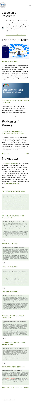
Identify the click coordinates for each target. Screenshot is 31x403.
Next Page (26, 387)
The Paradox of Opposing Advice (13, 191)
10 (18, 387)
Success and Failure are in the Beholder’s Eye (13, 217)
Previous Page (5, 153)
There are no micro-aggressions (13, 367)
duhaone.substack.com (12, 183)
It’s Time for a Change (9, 244)
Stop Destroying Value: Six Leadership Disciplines (15, 101)
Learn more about (16, 35)
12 (21, 387)
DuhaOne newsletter (11, 163)
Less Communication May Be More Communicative (14, 343)
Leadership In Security (8, 400)
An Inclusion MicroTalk (10, 61)
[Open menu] (30, 5)
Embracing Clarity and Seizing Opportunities (13, 317)
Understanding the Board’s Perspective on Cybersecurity (13, 133)
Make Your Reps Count (10, 292)
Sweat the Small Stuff (10, 266)
